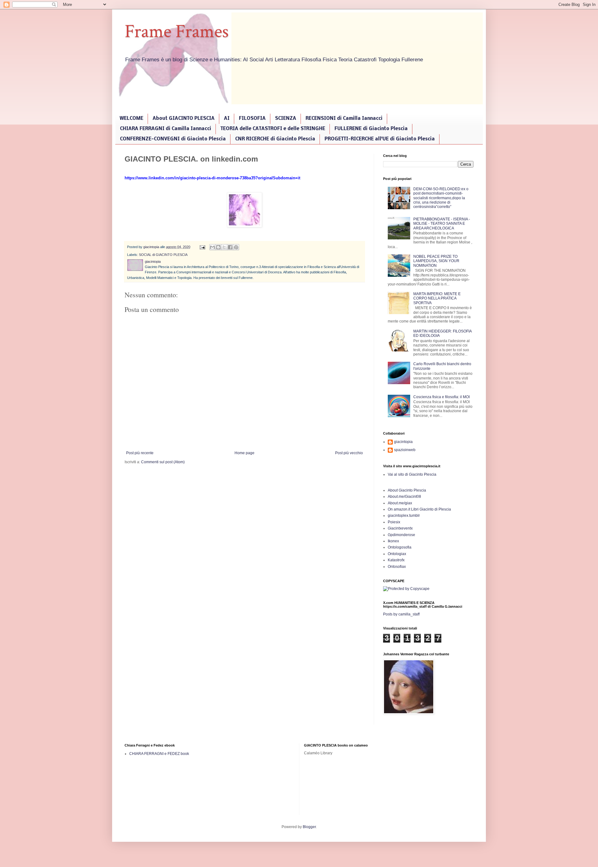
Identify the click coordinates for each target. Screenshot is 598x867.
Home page (244, 453)
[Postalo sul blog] (218, 247)
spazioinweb (404, 450)
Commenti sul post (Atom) (163, 462)
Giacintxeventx (400, 528)
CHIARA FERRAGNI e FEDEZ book (159, 754)
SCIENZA (285, 118)
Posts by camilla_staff (401, 614)
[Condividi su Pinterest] (236, 247)
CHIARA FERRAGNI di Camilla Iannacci (165, 128)
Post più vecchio (349, 453)
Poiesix (394, 522)
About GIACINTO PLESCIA (184, 118)
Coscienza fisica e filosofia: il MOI (441, 397)
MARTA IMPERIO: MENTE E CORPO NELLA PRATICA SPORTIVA (437, 298)
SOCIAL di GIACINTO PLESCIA (163, 255)
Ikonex (393, 541)
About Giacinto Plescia (407, 490)
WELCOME (131, 118)
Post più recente (140, 453)
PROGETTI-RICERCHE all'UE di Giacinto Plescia (380, 139)
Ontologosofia (399, 547)
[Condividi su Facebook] (230, 247)
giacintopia (403, 442)
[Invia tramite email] (212, 247)
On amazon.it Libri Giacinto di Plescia (419, 509)
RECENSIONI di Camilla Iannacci (344, 118)
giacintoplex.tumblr (404, 515)
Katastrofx (396, 560)
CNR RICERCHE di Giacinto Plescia (275, 139)
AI (227, 118)
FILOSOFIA (252, 118)
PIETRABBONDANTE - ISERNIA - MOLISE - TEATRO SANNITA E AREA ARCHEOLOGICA (441, 223)
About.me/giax (400, 503)
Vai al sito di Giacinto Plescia (412, 474)
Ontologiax (397, 554)
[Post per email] (202, 247)
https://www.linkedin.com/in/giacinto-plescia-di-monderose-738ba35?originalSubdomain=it (212, 178)
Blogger (309, 827)
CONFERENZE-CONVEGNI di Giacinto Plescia (173, 139)
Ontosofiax (397, 566)
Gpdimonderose (401, 535)
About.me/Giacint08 (404, 496)
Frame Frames (177, 31)
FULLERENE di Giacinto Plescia (371, 128)
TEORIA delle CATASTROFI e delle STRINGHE (273, 128)
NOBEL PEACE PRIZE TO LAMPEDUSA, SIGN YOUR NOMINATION (436, 261)
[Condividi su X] (224, 247)
